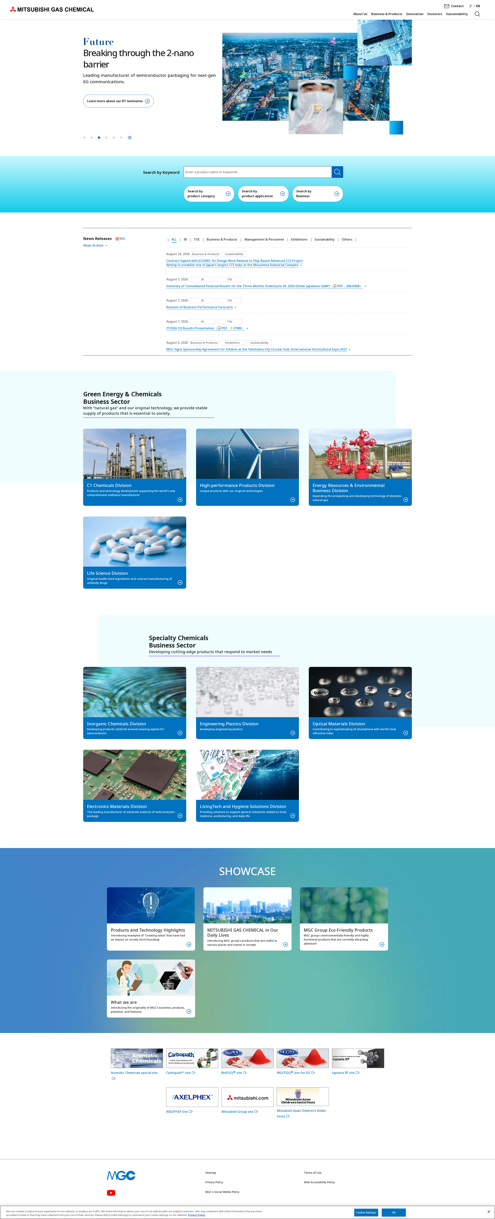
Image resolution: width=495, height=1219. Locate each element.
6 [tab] (121, 137)
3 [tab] (99, 137)
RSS (122, 238)
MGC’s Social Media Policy (222, 1192)
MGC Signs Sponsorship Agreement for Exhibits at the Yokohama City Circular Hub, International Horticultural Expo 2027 (256, 349)
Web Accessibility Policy (319, 1182)
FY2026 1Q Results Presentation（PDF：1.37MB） (205, 328)
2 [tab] (91, 137)
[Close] (489, 1212)
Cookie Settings (366, 1212)
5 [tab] (114, 137)
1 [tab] (84, 137)
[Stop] (130, 137)
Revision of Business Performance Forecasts (199, 307)
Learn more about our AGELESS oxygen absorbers (125, 101)
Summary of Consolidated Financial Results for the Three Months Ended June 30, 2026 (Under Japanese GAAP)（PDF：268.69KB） (264, 286)
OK (393, 1212)
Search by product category (201, 193)
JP (470, 6)
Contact (457, 6)
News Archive (93, 245)
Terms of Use (312, 1172)
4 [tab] (106, 137)
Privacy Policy (214, 1182)
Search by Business (303, 193)
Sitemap (210, 1172)
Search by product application (257, 193)
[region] (247, 1212)
